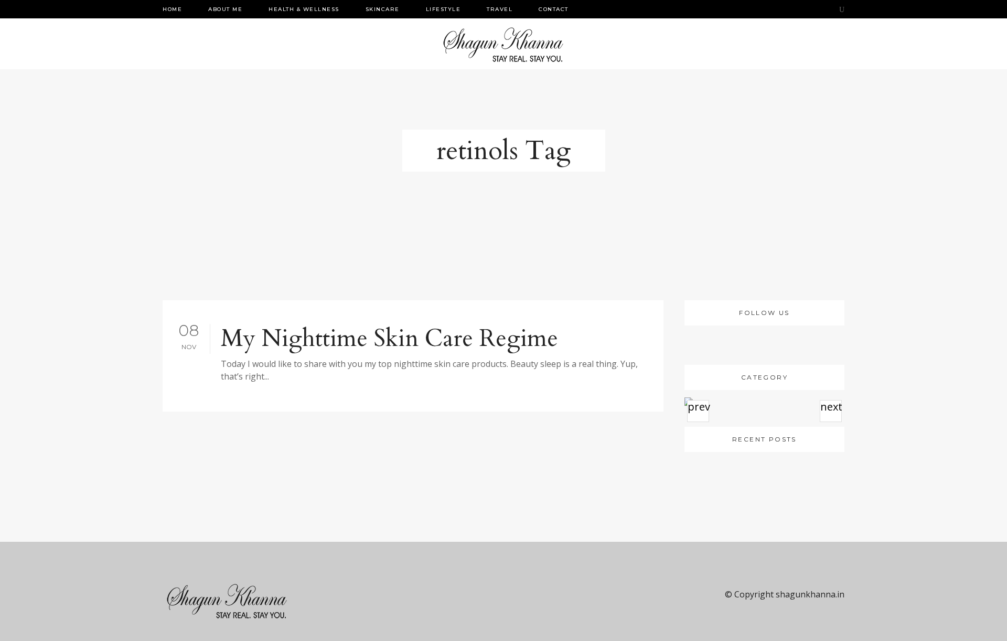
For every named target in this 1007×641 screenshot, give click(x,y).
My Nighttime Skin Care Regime (389, 338)
